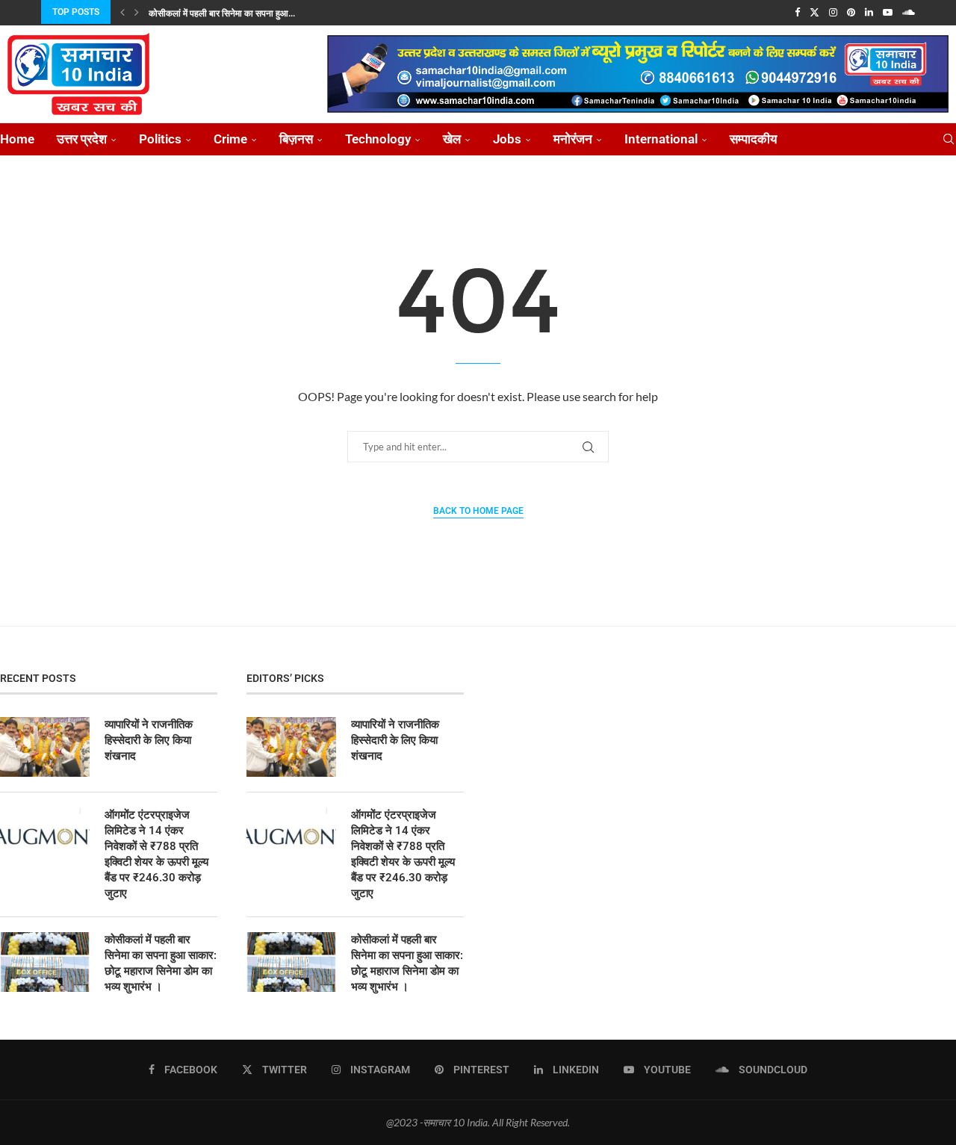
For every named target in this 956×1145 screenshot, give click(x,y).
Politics (160, 138)
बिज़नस (296, 138)
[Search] (948, 139)
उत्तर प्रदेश (82, 138)
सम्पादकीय (753, 138)
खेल (452, 138)
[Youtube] (888, 12)
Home (17, 138)
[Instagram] (833, 12)
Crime (230, 138)
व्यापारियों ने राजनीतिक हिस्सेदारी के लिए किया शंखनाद (149, 740)
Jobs (507, 138)
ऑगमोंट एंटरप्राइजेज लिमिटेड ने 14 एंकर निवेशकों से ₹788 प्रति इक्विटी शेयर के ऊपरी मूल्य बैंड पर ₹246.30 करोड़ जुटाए (156, 854)
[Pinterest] (851, 12)
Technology (378, 138)
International (661, 138)
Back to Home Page (478, 511)
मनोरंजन (572, 138)
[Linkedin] (869, 12)
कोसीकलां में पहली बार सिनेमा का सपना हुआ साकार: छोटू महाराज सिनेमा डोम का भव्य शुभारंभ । (161, 963)
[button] (122, 12)
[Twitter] (814, 12)
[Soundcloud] (908, 12)
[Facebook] (797, 12)
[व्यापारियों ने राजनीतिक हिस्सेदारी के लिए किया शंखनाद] (45, 747)
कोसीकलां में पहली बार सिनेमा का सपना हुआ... (222, 13)
